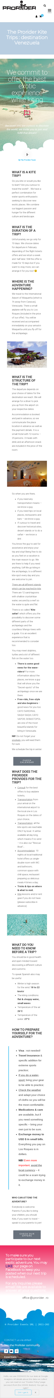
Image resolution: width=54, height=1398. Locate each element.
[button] (24, 365)
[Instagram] (17, 1351)
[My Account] (37, 16)
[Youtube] (11, 1351)
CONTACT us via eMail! (17, 1340)
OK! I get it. (23, 1392)
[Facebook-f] (6, 1351)
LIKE (9, 1266)
